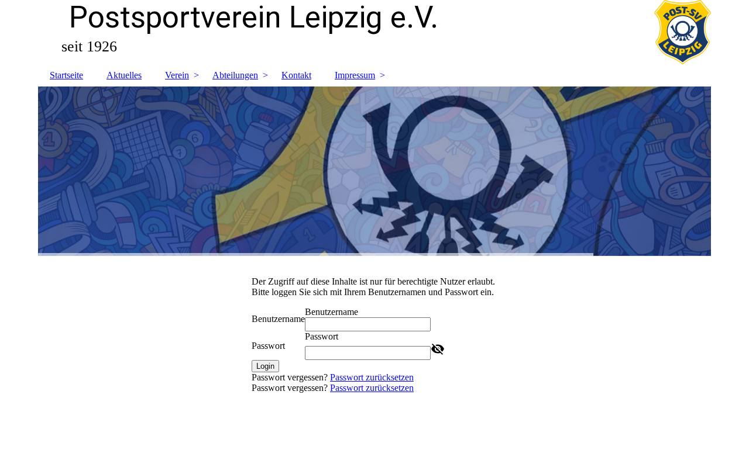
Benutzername (278, 319)
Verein (177, 75)
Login (265, 366)
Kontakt (296, 75)
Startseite (66, 75)
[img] (374, 171)
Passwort (268, 346)
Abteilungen (235, 75)
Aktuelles (124, 75)
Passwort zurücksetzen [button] (372, 377)
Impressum (355, 75)
